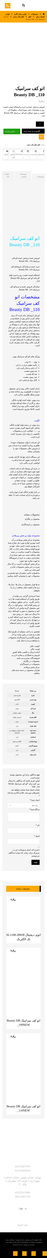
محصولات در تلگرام (31, 661)
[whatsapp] (24, 1209)
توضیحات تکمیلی (23, 175)
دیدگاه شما (34, 809)
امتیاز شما (35, 800)
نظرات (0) (6, 175)
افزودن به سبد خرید (32, 131)
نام (38, 825)
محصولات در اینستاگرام (30, 664)
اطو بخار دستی (32, 145)
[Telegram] (25, 1209)
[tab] (23, 175)
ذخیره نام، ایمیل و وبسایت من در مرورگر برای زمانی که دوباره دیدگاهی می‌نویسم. (24, 853)
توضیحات (40, 177)
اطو (39, 145)
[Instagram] (20, 1209)
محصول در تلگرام (32, 519)
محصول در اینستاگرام (31, 524)
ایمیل (37, 836)
